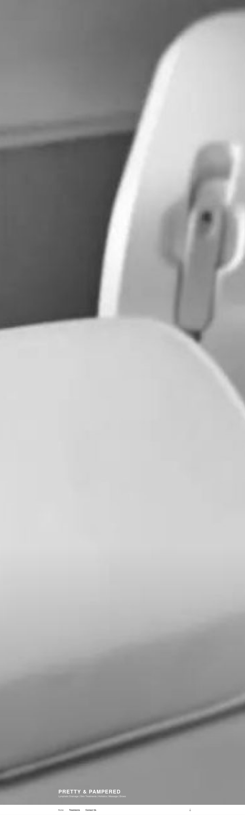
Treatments (74, 809)
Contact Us (90, 809)
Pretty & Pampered (89, 791)
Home (61, 809)
